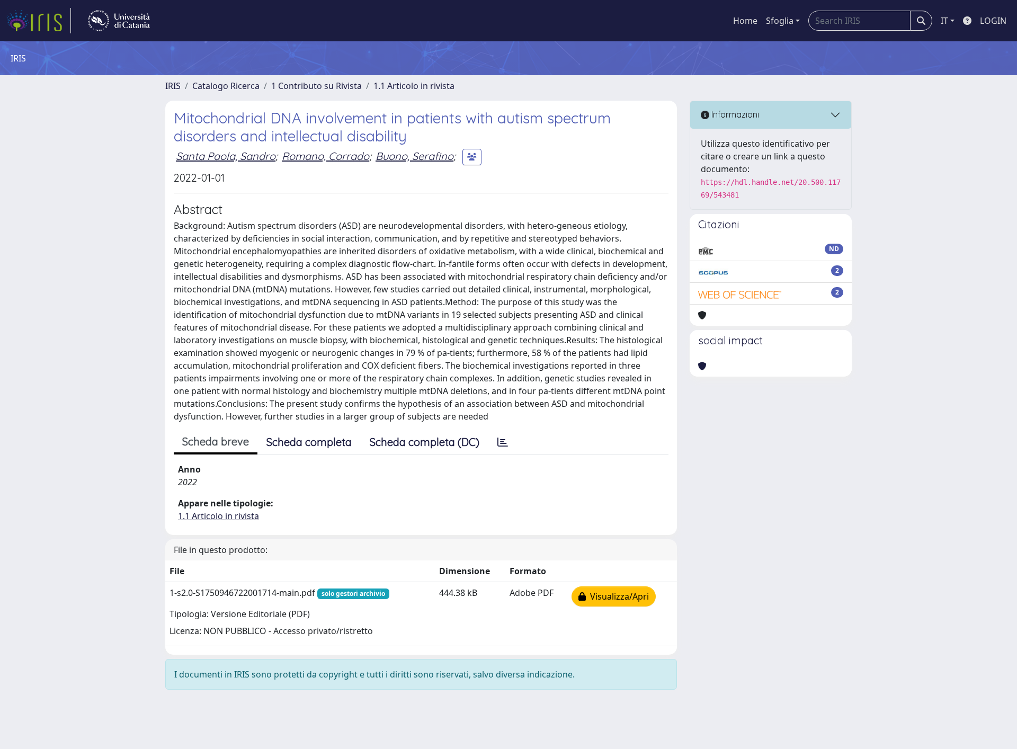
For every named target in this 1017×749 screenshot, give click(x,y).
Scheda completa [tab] (309, 442)
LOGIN (993, 20)
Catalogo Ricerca (226, 86)
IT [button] (944, 20)
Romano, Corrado (325, 156)
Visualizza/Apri (617, 596)
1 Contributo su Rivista (316, 86)
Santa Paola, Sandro (225, 156)
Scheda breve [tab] (215, 441)
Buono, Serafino (414, 156)
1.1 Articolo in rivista (413, 86)
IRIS (173, 86)
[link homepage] (38, 20)
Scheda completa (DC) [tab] (424, 442)
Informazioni (734, 114)
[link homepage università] (118, 20)
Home (745, 20)
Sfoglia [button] (779, 20)
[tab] (502, 442)
